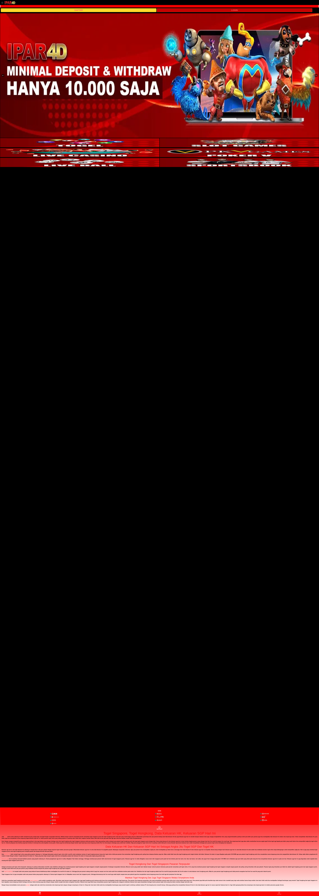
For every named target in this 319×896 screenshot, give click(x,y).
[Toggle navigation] (2, 3)
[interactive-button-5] (79, 162)
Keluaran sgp (5, 858)
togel (5, 836)
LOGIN (234, 10)
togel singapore (34, 880)
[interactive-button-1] (79, 142)
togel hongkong (8, 871)
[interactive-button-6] (239, 162)
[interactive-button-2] (239, 142)
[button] (2, 75)
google (28, 885)
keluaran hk (7, 854)
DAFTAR (78, 10)
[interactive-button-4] (239, 152)
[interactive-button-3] (79, 152)
